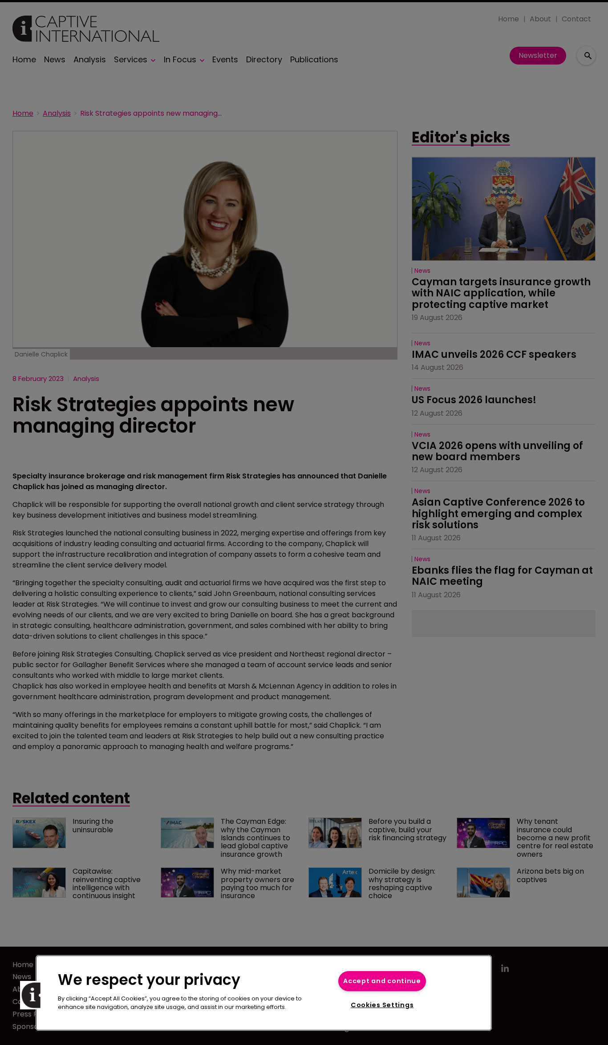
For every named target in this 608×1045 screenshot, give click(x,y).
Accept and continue (382, 980)
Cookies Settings (382, 1004)
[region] (264, 993)
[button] (34, 995)
